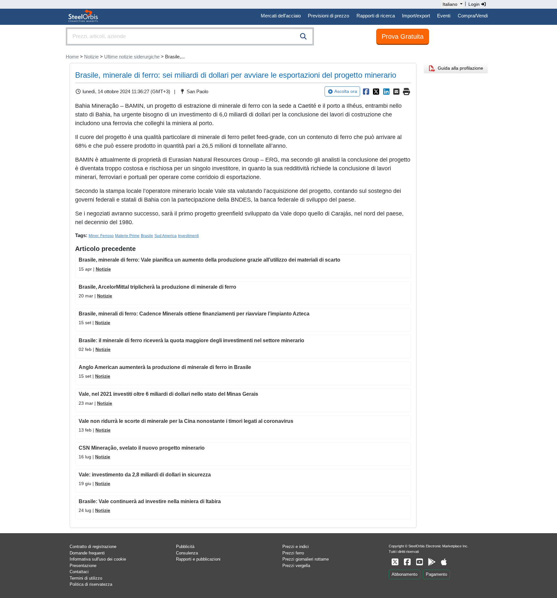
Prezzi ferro (293, 553)
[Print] (406, 91)
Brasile (147, 236)
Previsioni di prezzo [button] (328, 15)
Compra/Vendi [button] (473, 15)
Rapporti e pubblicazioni (198, 559)
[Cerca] (303, 36)
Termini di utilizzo (86, 578)
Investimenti (188, 236)
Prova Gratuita (403, 36)
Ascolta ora (345, 91)
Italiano (450, 4)
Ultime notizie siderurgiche (132, 56)
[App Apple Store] (444, 562)
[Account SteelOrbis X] (395, 562)
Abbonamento (404, 574)
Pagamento (436, 574)
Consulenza (187, 553)
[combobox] (190, 36)
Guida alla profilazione (459, 68)
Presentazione (83, 565)
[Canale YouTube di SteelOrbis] (419, 562)
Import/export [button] (416, 15)
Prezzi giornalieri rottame (305, 559)
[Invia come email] (396, 91)
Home (72, 56)
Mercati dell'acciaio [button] (281, 15)
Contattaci (79, 571)
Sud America (165, 236)
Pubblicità (185, 546)
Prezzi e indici (295, 546)
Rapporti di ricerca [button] (376, 15)
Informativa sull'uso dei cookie (98, 559)
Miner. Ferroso (101, 236)
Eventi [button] (443, 15)
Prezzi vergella (296, 565)
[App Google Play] (431, 562)
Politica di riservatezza (91, 584)
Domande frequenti (87, 553)
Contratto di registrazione (93, 546)
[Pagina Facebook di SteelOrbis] (407, 562)
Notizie (91, 56)
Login (474, 4)
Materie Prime (127, 236)
